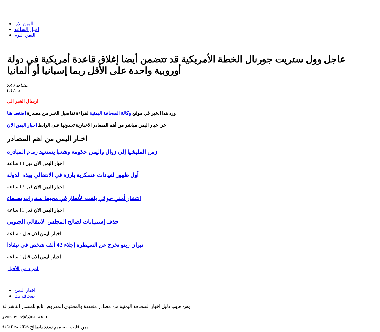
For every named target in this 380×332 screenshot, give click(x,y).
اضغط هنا (16, 113)
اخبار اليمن (24, 290)
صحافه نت (24, 295)
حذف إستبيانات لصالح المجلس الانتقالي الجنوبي (63, 221)
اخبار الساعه (26, 29)
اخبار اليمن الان (22, 125)
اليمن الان (23, 23)
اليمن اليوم (24, 34)
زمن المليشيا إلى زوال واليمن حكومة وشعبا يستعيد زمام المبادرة (82, 152)
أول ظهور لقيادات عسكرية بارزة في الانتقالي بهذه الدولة (73, 175)
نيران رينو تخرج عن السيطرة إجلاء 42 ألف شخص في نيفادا (75, 245)
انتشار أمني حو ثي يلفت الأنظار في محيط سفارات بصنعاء (74, 198)
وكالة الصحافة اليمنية (110, 113)
